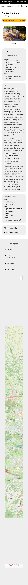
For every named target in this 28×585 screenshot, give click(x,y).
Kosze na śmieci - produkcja (12, 6)
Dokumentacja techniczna (12, 232)
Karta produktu (9, 231)
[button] (26, 6)
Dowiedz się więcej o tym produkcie (14, 20)
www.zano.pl (20, 3)
